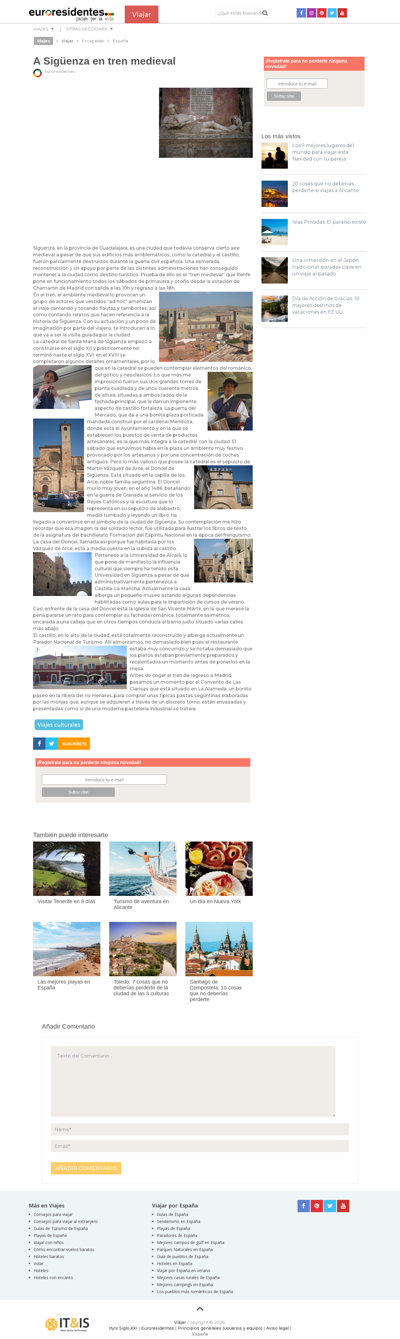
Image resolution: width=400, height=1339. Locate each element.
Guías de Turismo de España (61, 1228)
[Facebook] (301, 13)
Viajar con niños (49, 1242)
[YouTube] (342, 13)
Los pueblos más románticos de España (195, 1291)
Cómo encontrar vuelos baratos (64, 1249)
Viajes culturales (58, 725)
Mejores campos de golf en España (190, 1242)
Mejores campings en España (185, 1284)
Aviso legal (277, 1328)
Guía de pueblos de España (182, 1256)
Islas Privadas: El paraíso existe (329, 222)
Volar (38, 1263)
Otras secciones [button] (86, 29)
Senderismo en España (178, 1221)
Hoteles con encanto (53, 1277)
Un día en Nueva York (215, 901)
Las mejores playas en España (63, 985)
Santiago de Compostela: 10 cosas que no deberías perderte (216, 990)
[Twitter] (332, 13)
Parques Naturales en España (185, 1249)
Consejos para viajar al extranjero (66, 1221)
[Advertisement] (143, 202)
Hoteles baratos (49, 1256)
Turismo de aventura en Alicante (141, 904)
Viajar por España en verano (183, 1270)
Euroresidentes (60, 71)
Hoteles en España (174, 1263)
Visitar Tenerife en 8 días (66, 901)
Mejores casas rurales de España (188, 1277)
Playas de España (50, 1235)
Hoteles (41, 1270)
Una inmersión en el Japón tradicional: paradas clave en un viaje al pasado (327, 267)
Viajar (180, 1322)
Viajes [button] (40, 29)
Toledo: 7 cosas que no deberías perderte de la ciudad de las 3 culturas (141, 987)
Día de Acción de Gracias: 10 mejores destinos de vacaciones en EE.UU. (325, 305)
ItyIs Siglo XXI (123, 1328)
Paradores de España (177, 1235)
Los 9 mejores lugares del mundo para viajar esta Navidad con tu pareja (323, 152)
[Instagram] (311, 13)
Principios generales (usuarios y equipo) (220, 1328)
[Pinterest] (322, 13)
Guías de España (172, 1214)
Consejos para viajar (53, 1214)
